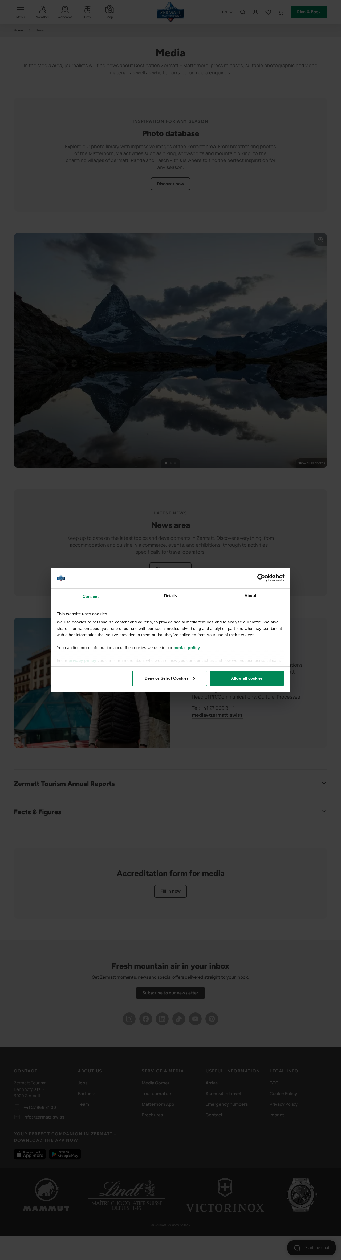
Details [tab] (170, 595)
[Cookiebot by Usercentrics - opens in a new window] (261, 578)
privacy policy (82, 660)
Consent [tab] (91, 596)
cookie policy (187, 647)
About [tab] (250, 595)
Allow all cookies (247, 678)
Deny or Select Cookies (167, 678)
